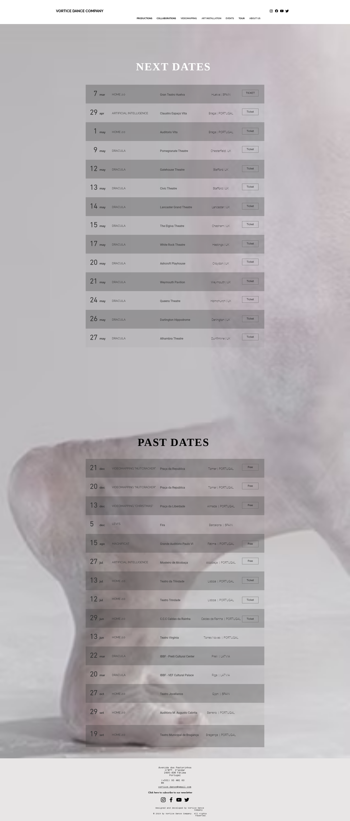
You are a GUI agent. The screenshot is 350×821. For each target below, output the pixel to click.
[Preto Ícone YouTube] (179, 800)
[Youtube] (282, 11)
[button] (241, 18)
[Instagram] (271, 11)
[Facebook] (277, 11)
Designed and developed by (171, 808)
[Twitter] (287, 11)
